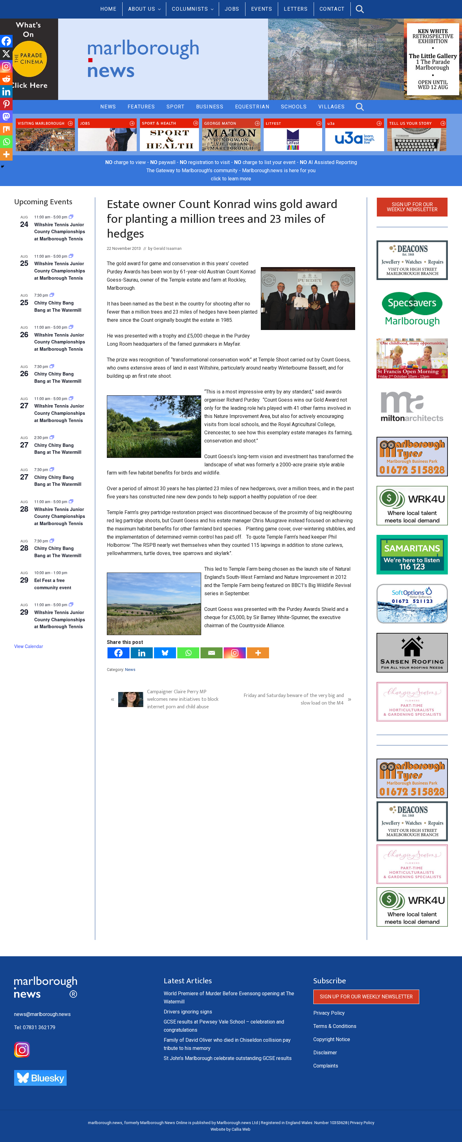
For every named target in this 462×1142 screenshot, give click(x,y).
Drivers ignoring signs (188, 1012)
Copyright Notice (331, 1039)
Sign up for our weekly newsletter (412, 206)
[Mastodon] (6, 116)
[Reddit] (6, 79)
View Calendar (28, 646)
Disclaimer (325, 1053)
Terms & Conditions (334, 1026)
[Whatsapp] (188, 652)
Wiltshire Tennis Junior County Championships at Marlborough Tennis (59, 231)
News (130, 669)
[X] (6, 53)
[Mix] (6, 129)
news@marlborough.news (42, 1014)
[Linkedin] (142, 652)
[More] (258, 652)
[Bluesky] (165, 652)
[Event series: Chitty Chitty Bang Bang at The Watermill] (52, 295)
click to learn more (231, 179)
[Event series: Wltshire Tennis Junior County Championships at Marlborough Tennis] (71, 216)
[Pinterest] (6, 104)
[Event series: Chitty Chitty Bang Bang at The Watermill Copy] (52, 437)
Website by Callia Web (230, 1129)
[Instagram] (235, 652)
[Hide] (2, 166)
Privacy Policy (329, 1013)
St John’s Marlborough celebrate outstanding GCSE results (228, 1058)
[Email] (212, 652)
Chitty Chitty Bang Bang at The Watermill (57, 377)
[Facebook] (118, 652)
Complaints (325, 1066)
